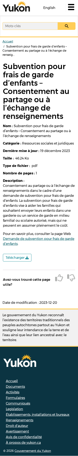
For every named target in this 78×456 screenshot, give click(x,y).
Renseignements (19, 420)
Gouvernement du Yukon (33, 451)
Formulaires (15, 398)
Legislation (14, 409)
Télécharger (15, 258)
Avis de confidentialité (24, 437)
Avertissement (17, 431)
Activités (12, 392)
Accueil (7, 41)
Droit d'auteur (17, 426)
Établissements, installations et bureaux (37, 415)
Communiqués (18, 403)
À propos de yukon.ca (23, 443)
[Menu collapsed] (71, 8)
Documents (15, 387)
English (49, 8)
